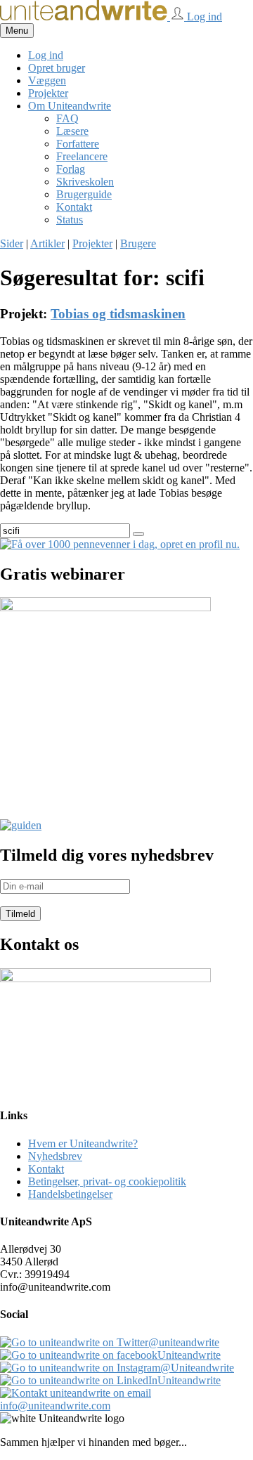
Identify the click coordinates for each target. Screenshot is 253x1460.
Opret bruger (56, 68)
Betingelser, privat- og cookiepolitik (107, 1181)
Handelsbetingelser (70, 1194)
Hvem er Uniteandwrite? (83, 1143)
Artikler (47, 243)
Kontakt (74, 207)
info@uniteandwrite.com (55, 1406)
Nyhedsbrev (55, 1156)
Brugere (138, 243)
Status (69, 220)
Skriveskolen (85, 182)
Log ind (203, 16)
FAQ (67, 118)
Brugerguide (84, 194)
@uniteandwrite (183, 1342)
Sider (11, 243)
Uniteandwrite (189, 1355)
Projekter (48, 93)
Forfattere (77, 144)
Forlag (70, 169)
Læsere (72, 131)
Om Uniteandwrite (69, 106)
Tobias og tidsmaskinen (118, 313)
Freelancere (82, 156)
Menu (17, 30)
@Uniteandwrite (197, 1368)
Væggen (47, 80)
